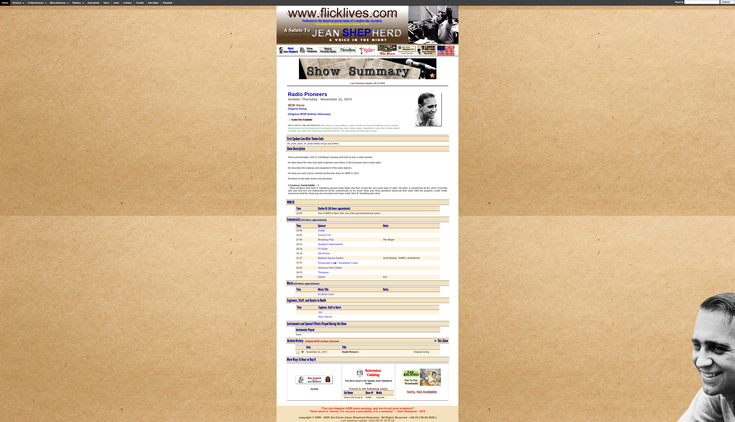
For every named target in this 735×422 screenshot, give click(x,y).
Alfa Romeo (324, 253)
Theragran (323, 272)
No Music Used (326, 294)
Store (106, 3)
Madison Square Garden (331, 258)
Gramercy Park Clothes (330, 267)
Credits (140, 3)
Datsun (321, 277)
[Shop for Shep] (387, 54)
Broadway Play (326, 239)
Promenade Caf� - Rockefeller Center (338, 263)
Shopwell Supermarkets (330, 244)
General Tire (324, 235)
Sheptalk (167, 3)
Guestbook (93, 3)
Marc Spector (325, 316)
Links (116, 3)
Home (5, 3)
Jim (320, 312)
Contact (127, 3)
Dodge (321, 230)
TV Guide (323, 249)
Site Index (153, 3)
